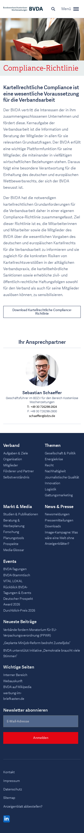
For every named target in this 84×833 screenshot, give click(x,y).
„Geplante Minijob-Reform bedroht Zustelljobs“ (36, 643)
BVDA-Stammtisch (16, 575)
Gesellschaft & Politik (60, 453)
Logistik (50, 489)
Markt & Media (17, 506)
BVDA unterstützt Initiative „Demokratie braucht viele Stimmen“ (41, 653)
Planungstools (13, 538)
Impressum (11, 781)
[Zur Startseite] (23, 9)
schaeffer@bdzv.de (42, 416)
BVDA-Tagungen (15, 569)
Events (9, 561)
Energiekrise (54, 459)
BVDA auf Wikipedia (17, 687)
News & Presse (59, 506)
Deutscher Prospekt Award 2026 (18, 602)
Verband (11, 445)
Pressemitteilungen (59, 520)
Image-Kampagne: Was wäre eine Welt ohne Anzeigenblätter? (61, 538)
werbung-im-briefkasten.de (13, 696)
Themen (53, 445)
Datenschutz (12, 789)
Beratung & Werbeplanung (13, 523)
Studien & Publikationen (20, 514)
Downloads (53, 526)
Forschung (11, 532)
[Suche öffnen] (53, 9)
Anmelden (40, 738)
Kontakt (9, 772)
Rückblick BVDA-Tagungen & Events (17, 590)
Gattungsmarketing (59, 495)
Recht (49, 465)
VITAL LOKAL (13, 581)
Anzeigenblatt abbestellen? (22, 806)
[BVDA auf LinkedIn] (6, 819)
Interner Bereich (15, 675)
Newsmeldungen (57, 514)
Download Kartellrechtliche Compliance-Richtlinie (42, 312)
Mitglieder (10, 465)
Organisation (12, 459)
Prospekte (10, 544)
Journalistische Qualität (62, 477)
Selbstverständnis (16, 477)
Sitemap (9, 798)
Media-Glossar (13, 550)
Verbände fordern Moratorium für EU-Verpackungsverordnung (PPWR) (30, 633)
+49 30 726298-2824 (44, 407)
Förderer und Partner (18, 471)
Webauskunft (12, 681)
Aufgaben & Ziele (15, 453)
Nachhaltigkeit (55, 471)
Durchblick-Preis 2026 (19, 610)
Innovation (52, 483)
